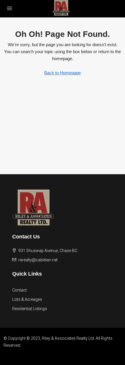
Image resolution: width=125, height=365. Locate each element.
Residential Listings (29, 308)
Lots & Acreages (27, 299)
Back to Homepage (62, 72)
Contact (19, 290)
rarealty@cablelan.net (38, 260)
